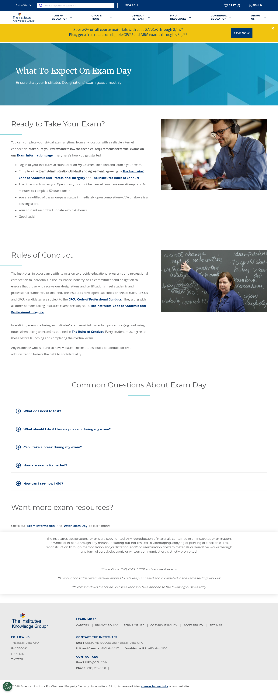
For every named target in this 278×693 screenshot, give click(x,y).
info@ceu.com (96, 662)
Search (131, 5)
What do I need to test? (42, 411)
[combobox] (75, 5)
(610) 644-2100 (157, 648)
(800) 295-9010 (96, 668)
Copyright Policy (164, 625)
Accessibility (193, 625)
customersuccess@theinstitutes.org (114, 643)
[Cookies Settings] (7, 686)
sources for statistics (154, 686)
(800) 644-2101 (109, 648)
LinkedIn (17, 654)
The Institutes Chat (26, 643)
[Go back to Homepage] (28, 17)
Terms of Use (134, 625)
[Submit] (40, 5)
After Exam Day (75, 526)
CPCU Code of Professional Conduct (94, 299)
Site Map (216, 625)
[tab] (139, 411)
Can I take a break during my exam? (52, 447)
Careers (83, 625)
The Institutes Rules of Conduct (115, 178)
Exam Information (41, 526)
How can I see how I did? (43, 483)
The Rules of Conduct (88, 332)
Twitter (17, 659)
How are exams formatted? (45, 465)
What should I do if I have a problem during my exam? (67, 429)
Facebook (19, 648)
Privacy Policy (106, 625)
